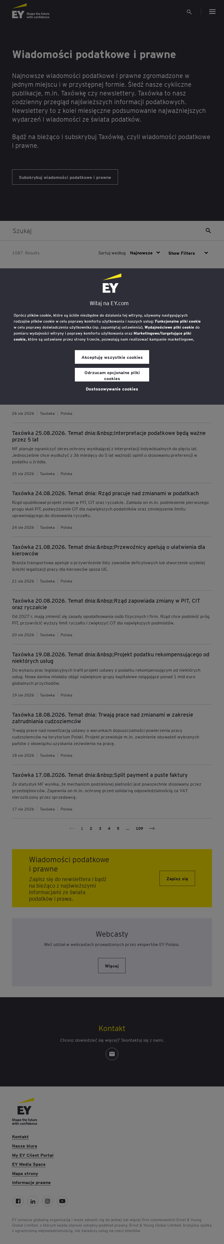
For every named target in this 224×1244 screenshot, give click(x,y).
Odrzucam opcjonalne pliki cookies (112, 375)
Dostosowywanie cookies (112, 389)
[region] (112, 336)
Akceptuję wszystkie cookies (112, 357)
